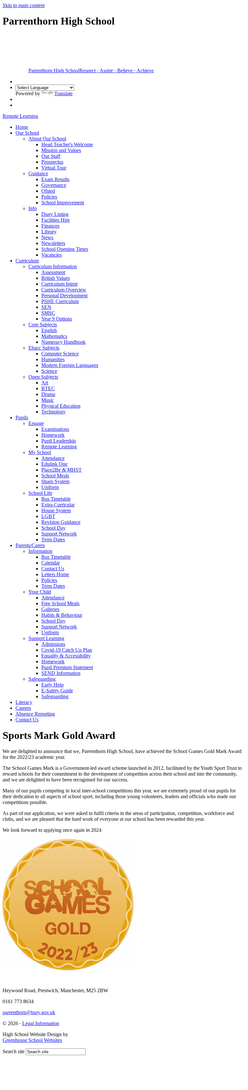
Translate (63, 93)
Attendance (53, 458)
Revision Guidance (60, 522)
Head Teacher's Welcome (67, 144)
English (49, 330)
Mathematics (54, 336)
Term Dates (53, 539)
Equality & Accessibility (66, 655)
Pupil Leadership (58, 440)
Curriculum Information (52, 266)
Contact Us (52, 568)
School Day (53, 528)
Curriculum (27, 260)
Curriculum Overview (63, 289)
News (47, 237)
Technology (53, 411)
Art (44, 382)
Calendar (50, 562)
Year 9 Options (56, 318)
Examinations (55, 429)
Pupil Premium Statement (67, 667)
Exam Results (55, 179)
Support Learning (46, 638)
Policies (49, 196)
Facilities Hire (55, 220)
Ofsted (48, 191)
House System (56, 510)
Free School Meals (60, 603)
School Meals (55, 475)
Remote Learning (59, 446)
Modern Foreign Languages (69, 365)
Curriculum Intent (59, 284)
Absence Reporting (35, 714)
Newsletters (53, 243)
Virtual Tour (53, 167)
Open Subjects (43, 377)
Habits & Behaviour (61, 615)
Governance (53, 185)
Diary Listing (54, 214)
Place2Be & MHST (61, 470)
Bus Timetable (56, 499)
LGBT (48, 516)
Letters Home (55, 574)
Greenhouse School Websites (32, 1040)
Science (49, 371)
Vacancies (51, 255)
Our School (27, 133)
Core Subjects (42, 324)
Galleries (50, 609)
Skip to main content (24, 5)
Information (40, 551)
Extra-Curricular (58, 504)
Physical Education (60, 406)
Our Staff (50, 156)
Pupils (22, 417)
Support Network (59, 533)
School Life (40, 493)
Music (47, 400)
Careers (23, 708)
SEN (46, 307)
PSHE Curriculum (60, 301)
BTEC (48, 388)
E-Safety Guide (57, 690)
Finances (50, 226)
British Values (55, 278)
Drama (48, 394)
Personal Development (64, 295)
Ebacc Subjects (43, 348)
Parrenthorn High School (91, 70)
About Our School (47, 138)
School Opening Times (64, 249)
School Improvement (62, 202)
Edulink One (54, 464)
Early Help (52, 685)
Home (22, 127)
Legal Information (40, 1023)
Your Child (39, 592)
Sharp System (55, 481)
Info (32, 208)
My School (39, 452)
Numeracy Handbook (63, 342)
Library (49, 231)
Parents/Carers (30, 545)
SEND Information (60, 673)
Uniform (50, 487)
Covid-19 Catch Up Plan (66, 650)
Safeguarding (42, 679)
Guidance (38, 173)
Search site (14, 1051)
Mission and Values (61, 150)
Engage (36, 423)
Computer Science (60, 353)
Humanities (53, 359)
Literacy (24, 702)
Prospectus (52, 162)
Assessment (53, 272)
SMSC (48, 313)
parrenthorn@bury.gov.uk (29, 1012)
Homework (53, 435)
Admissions (53, 644)
